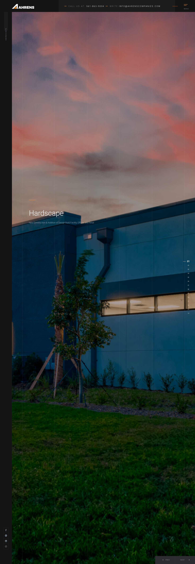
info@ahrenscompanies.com (140, 6)
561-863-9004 (95, 6)
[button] (185, 560)
